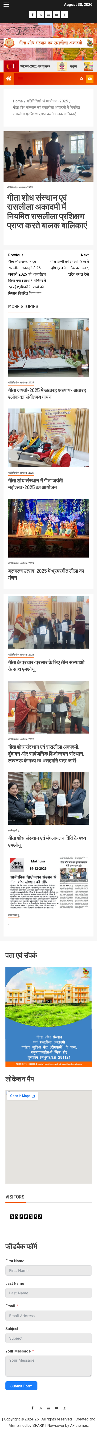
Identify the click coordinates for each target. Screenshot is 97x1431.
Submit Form (21, 1386)
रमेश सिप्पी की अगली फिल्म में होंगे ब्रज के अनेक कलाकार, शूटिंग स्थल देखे (69, 265)
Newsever (55, 1425)
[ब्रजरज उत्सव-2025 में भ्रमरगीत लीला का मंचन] (48, 528)
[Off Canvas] (6, 5)
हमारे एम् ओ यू (13, 830)
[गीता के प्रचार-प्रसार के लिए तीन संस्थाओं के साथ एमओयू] (48, 622)
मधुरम (66, 66)
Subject (11, 1328)
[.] (48, 883)
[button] (20, 79)
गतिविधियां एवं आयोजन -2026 (21, 654)
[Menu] (20, 79)
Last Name (14, 1283)
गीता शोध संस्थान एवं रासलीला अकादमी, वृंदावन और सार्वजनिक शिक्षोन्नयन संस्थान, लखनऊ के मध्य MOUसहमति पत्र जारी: (46, 754)
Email (10, 1306)
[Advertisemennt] (48, 42)
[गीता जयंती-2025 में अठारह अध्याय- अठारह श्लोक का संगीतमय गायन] (48, 347)
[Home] (9, 79)
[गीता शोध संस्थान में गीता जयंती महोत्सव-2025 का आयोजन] (48, 437)
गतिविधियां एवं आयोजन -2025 (20, 187)
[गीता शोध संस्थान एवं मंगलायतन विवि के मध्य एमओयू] (48, 798)
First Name (14, 1261)
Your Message (18, 1351)
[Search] (82, 78)
